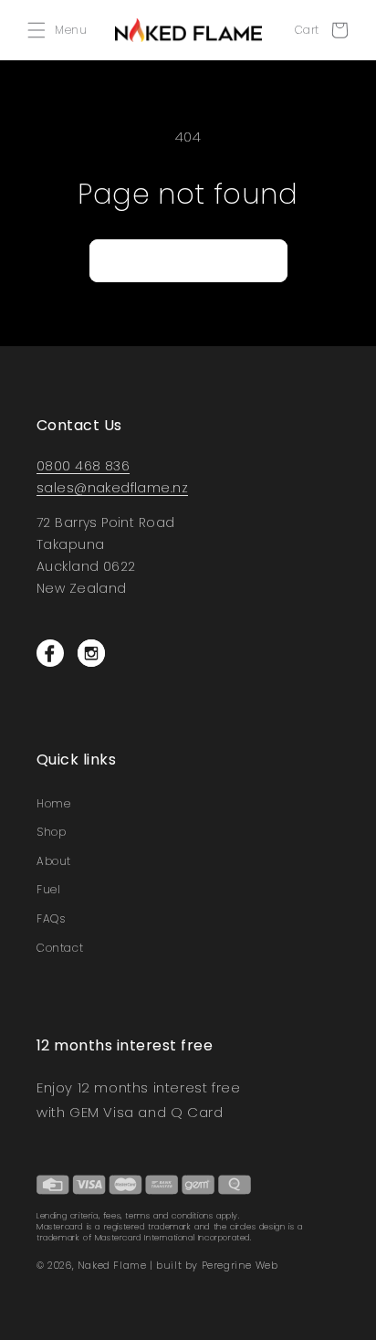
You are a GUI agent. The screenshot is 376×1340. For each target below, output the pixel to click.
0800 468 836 (83, 466)
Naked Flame (112, 1265)
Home (53, 803)
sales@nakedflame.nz (112, 488)
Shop (51, 831)
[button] (62, 30)
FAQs (51, 918)
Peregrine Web (240, 1265)
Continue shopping (188, 259)
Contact (60, 947)
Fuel (48, 889)
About (54, 861)
